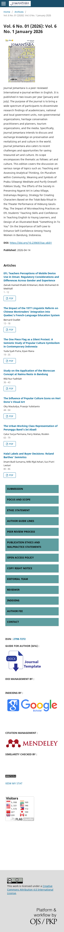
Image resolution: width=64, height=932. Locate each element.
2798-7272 (19, 639)
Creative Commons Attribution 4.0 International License (30, 889)
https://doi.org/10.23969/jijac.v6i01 (31, 242)
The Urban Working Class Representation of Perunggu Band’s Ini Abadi (30, 427)
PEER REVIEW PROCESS (21, 531)
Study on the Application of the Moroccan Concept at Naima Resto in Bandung (29, 372)
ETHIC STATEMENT (18, 510)
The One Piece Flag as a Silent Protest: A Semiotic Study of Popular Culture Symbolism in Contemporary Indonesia (32, 343)
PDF (11, 298)
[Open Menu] (3, 3)
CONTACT (13, 621)
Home (7, 11)
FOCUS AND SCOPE (18, 499)
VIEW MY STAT (13, 783)
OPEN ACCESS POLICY (20, 557)
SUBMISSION (15, 488)
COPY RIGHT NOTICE (19, 568)
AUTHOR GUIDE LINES (20, 521)
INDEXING (13, 600)
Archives (19, 11)
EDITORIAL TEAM (17, 579)
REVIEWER (13, 589)
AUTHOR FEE (15, 611)
